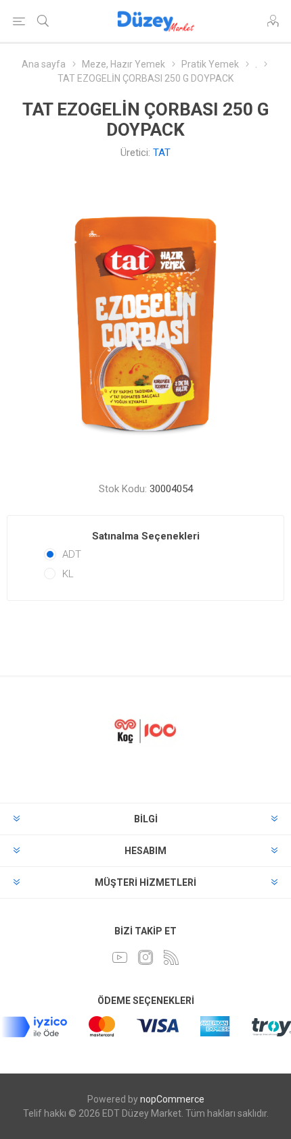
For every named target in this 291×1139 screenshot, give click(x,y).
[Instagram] (145, 957)
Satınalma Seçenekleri (146, 536)
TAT (162, 153)
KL (68, 574)
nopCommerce (172, 1099)
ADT (71, 554)
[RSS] (171, 957)
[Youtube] (120, 957)
